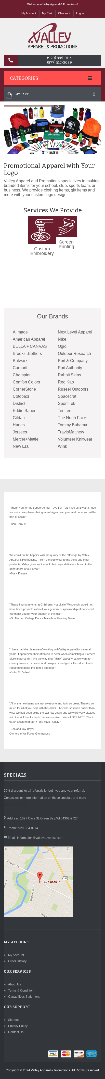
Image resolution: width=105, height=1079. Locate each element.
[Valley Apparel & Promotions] (52, 35)
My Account (28, 13)
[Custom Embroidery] (42, 218)
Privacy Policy (18, 1026)
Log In (80, 13)
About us (14, 984)
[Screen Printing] (66, 218)
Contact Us (15, 1032)
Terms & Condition (21, 990)
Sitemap (14, 1020)
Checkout (64, 13)
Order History (17, 961)
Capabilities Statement (24, 996)
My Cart (47, 13)
